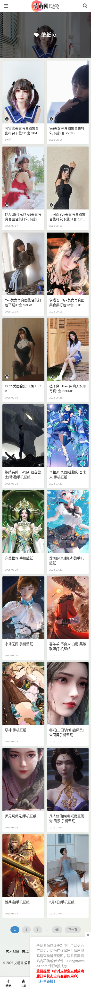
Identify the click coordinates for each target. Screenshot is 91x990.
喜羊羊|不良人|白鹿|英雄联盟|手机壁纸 (67, 646)
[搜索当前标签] (55, 35)
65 (57, 929)
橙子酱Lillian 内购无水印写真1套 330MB (67, 388)
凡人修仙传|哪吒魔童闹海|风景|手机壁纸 (66, 818)
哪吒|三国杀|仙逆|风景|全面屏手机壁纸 (66, 732)
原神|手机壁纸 (15, 730)
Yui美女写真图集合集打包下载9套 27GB (66, 130)
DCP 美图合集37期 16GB (23, 388)
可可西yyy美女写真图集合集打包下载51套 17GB (67, 217)
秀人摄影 (12, 951)
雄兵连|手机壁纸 (17, 902)
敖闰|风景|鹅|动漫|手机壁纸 (66, 560)
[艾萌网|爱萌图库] (45, 9)
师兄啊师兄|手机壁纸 (20, 816)
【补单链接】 (46, 981)
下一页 (72, 929)
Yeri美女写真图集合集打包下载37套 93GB (23, 302)
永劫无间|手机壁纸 (19, 644)
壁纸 (46, 35)
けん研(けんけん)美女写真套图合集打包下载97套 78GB (23, 217)
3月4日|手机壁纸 (61, 902)
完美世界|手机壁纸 (19, 558)
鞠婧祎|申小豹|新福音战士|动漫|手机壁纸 (23, 474)
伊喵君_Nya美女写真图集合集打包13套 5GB (66, 302)
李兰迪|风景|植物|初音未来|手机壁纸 (67, 474)
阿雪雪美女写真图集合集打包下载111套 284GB (22, 131)
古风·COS (29, 951)
